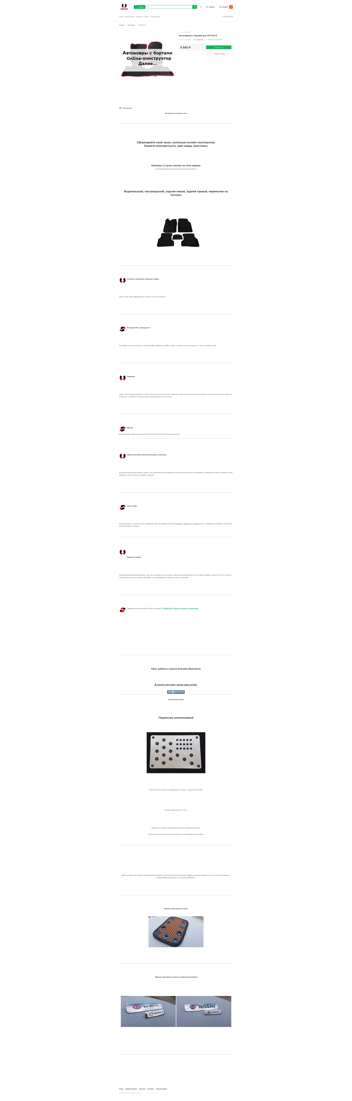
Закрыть (176, 569)
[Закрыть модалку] (199, 530)
